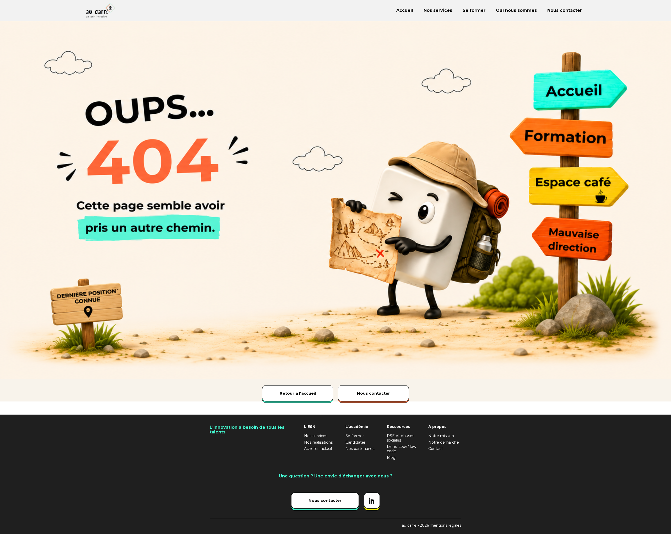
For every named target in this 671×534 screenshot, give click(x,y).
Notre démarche (443, 442)
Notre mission (441, 436)
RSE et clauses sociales (400, 438)
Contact (435, 449)
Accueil (404, 10)
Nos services (438, 10)
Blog (391, 457)
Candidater (355, 442)
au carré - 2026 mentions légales (431, 525)
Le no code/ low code (401, 448)
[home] (129, 10)
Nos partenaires (359, 449)
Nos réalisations (318, 442)
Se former (474, 10)
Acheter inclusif (318, 449)
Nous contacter (564, 10)
